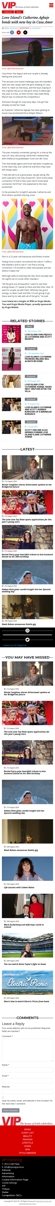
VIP (4, 1186)
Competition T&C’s (12, 1195)
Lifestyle (27, 1143)
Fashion (27, 1139)
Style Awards (27, 1153)
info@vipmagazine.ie (14, 1167)
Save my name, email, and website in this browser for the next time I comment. (27, 1102)
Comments (36, 28)
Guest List (27, 1133)
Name (5, 1065)
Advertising (8, 1173)
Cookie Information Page (15, 1179)
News (29, 326)
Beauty (27, 1136)
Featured (31, 348)
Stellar (5, 1192)
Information (8, 1176)
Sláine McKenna (11, 28)
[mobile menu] (51, 5)
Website (6, 1086)
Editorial (6, 1170)
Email (5, 1075)
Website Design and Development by (35, 1202)
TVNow (6, 1189)
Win (27, 1149)
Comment (7, 1036)
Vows (27, 1146)
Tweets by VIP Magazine (14, 645)
